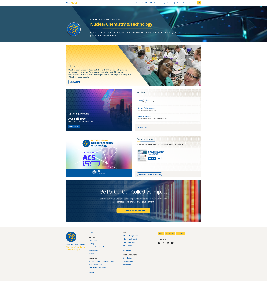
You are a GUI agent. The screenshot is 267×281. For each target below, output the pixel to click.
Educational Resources (97, 268)
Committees (93, 250)
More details (74, 126)
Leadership (93, 240)
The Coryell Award (130, 239)
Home (138, 3)
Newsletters (127, 258)
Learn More (75, 82)
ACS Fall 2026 (77, 118)
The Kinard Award (130, 242)
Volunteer (170, 233)
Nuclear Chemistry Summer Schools (102, 261)
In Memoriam (128, 264)
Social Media (128, 261)
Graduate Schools (95, 264)
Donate (180, 233)
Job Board (177, 3)
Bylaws (91, 253)
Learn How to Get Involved (133, 210)
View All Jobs (143, 127)
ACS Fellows (127, 245)
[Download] (159, 158)
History (91, 244)
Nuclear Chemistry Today (98, 247)
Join (199, 3)
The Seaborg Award (130, 236)
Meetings (162, 3)
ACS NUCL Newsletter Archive (149, 174)
